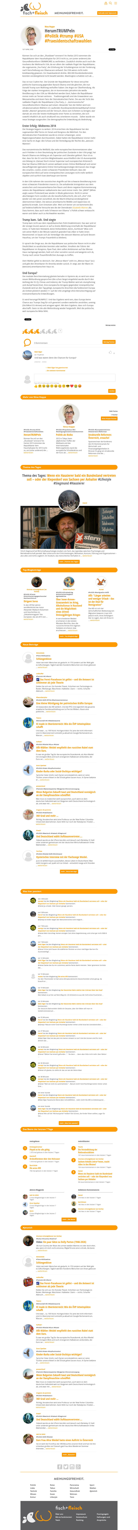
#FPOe (49, 700)
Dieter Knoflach (69, 589)
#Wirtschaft (40, 721)
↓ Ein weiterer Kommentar (55, 371)
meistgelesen (34, 1141)
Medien (93, 1488)
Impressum (81, 1514)
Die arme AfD (63, 977)
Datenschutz (81, 1517)
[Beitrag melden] (111, 325)
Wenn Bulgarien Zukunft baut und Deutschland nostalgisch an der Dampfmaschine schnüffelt (66, 793)
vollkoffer (39, 674)
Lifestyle (53, 1497)
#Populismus (67, 430)
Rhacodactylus (41, 697)
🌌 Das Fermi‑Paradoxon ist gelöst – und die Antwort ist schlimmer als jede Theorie (65, 681)
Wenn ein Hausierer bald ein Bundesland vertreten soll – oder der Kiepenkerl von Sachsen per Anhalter (71, 477)
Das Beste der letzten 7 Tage (38, 1129)
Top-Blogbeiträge (32, 569)
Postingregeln (103, 1514)
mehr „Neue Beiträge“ (69, 871)
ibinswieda (40, 653)
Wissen (33, 1494)
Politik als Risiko (64, 434)
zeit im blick (34, 1195)
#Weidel (45, 744)
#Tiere (38, 656)
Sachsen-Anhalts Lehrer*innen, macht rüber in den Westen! (93, 1163)
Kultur (33, 1497)
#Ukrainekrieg (67, 592)
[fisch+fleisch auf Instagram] (72, 1466)
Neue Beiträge (30, 644)
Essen (52, 1494)
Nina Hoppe (50, 26)
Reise (52, 1485)
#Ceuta (32, 594)
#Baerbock (46, 833)
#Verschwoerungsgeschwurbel (35, 596)
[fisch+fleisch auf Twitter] (66, 1466)
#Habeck (54, 833)
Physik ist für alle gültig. (40, 1149)
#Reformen (102, 432)
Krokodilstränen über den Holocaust (45, 1158)
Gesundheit (75, 1491)
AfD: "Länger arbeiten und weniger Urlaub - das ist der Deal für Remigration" (101, 600)
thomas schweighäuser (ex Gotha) (37, 590)
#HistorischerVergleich (64, 594)
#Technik (39, 676)
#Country (46, 1239)
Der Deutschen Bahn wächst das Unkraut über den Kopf (81, 990)
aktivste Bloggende (37, 1190)
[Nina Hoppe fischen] (109, 418)
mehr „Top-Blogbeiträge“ (69, 636)
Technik (33, 1491)
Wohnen (73, 1494)
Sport (92, 1485)
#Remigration (100, 592)
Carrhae (39, 851)
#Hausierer (77, 483)
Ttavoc (38, 718)
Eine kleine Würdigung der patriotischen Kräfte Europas (64, 703)
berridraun (82, 1202)
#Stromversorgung (72, 789)
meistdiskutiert (84, 1141)
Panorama (74, 1485)
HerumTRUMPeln (32, 434)
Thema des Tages (32, 467)
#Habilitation (47, 813)
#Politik (52, 36)
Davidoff (33, 1156)
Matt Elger (38, 352)
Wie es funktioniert (63, 1517)
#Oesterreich (93, 432)
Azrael (101, 589)
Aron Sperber (41, 765)
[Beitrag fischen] (109, 342)
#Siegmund (62, 483)
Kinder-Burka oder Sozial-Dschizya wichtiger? (59, 771)
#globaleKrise (61, 596)
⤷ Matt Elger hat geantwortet (57, 368)
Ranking (79, 1520)
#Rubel (56, 744)
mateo (40, 977)
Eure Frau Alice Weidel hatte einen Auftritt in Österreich (64, 1440)
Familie (53, 1491)
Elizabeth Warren (80, 207)
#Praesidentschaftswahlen (68, 41)
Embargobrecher (36, 1147)
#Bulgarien (61, 789)
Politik (33, 1485)
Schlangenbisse (43, 659)
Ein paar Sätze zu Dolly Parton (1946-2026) (61, 1242)
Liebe (32, 1488)
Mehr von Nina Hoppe (34, 397)
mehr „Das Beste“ (69, 1219)
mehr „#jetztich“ (69, 1455)
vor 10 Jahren (39, 355)
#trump (66, 36)
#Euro (51, 744)
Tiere (72, 1497)
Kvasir (38, 830)
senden (112, 391)
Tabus (52, 1488)
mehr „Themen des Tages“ (69, 562)
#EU (73, 430)
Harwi (85, 503)
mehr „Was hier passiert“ (69, 1123)
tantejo (40, 901)
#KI (44, 676)
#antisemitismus (30, 598)
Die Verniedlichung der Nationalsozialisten (87, 1151)
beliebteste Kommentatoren (88, 1190)
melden (44, 362)
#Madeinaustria (54, 721)
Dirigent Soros (31, 601)
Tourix (80, 1147)
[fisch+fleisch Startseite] (69, 8)
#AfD (107, 592)
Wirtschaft (74, 1488)
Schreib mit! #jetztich (107, 13)
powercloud (40, 786)
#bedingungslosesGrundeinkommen (69, 432)
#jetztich (27, 1227)
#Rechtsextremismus (60, 700)
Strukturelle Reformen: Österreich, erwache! (100, 436)
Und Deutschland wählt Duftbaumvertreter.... (59, 836)
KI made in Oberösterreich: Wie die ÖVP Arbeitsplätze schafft (63, 725)
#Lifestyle (104, 479)
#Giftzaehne (45, 656)
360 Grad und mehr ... (47, 815)
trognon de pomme (43, 810)
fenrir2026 (33, 1165)
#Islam (45, 768)
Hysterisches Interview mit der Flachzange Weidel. (61, 857)
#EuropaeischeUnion (102, 430)
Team (57, 1520)
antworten (37, 362)
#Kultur (39, 1239)
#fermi (48, 676)
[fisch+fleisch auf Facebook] (59, 1466)
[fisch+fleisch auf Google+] (78, 1466)
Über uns (59, 1514)
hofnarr (39, 742)
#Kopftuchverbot (54, 768)
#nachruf (53, 1239)
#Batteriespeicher (50, 789)
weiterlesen (28, 452)
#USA (79, 36)
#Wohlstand (57, 854)
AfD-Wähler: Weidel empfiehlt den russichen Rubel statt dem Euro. (64, 749)
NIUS (31, 1211)
